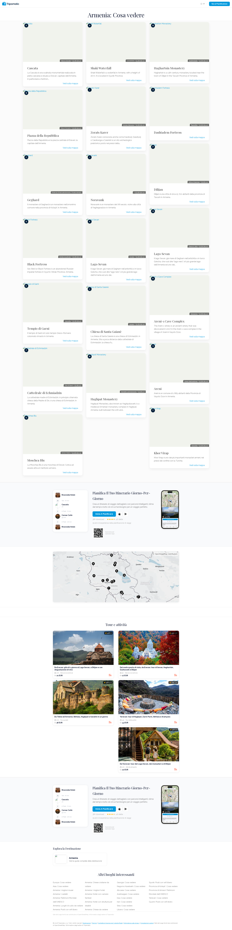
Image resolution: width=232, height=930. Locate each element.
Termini (94, 923)
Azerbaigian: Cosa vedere (128, 894)
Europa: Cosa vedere (62, 882)
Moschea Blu (35, 460)
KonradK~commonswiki (129, 392)
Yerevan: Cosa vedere (158, 898)
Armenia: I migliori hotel (95, 890)
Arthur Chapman (194, 182)
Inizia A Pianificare (104, 514)
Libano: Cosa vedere (126, 909)
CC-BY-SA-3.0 (76, 453)
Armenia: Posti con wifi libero (65, 909)
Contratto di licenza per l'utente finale (110, 923)
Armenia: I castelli (60, 894)
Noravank (97, 200)
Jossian (131, 324)
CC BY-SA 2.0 (76, 128)
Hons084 (68, 321)
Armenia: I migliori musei (63, 890)
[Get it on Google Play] (125, 514)
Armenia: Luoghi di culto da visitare (68, 906)
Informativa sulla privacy (131, 923)
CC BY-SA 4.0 (76, 61)
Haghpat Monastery (104, 399)
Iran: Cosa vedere (124, 902)
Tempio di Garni (38, 328)
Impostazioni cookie (147, 923)
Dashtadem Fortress (168, 132)
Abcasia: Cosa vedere (126, 890)
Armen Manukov (128, 125)
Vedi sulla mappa (70, 83)
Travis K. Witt (193, 246)
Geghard (33, 200)
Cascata (32, 68)
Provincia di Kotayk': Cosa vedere (163, 886)
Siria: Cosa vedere (124, 906)
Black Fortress (37, 264)
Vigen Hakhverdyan (190, 381)
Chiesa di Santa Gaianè (106, 331)
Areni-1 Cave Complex (169, 321)
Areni (158, 388)
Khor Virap (161, 453)
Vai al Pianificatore (219, 4)
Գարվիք (194, 125)
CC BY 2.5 (141, 392)
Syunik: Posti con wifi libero (160, 882)
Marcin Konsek (66, 61)
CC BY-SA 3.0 (76, 257)
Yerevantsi (194, 314)
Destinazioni (87, 923)
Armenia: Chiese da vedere (96, 909)
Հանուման (193, 61)
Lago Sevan (98, 264)
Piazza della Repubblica (43, 135)
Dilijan (158, 189)
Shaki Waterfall (101, 68)
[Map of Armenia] (116, 576)
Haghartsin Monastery (169, 68)
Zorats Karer (99, 132)
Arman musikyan (65, 257)
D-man (132, 257)
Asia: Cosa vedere (60, 886)
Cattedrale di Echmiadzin (44, 393)
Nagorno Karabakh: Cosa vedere (131, 886)
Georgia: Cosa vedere (126, 882)
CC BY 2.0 (78, 385)
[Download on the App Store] (119, 514)
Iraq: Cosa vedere (124, 898)
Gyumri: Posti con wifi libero (160, 902)
